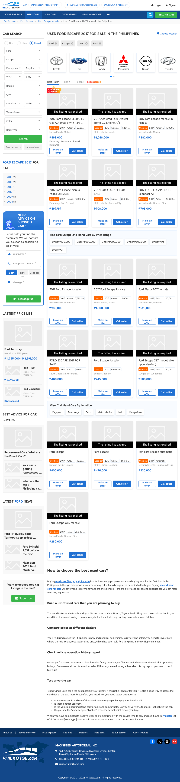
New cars (51, 14)
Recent (79, 81)
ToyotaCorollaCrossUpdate (82, 4)
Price (66, 81)
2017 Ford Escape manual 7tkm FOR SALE (65, 192)
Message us (25, 299)
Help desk (99, 732)
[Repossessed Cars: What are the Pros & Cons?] (23, 438)
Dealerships (69, 14)
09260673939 (92, 759)
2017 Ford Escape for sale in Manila (156, 121)
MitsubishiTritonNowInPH (46, 4)
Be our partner (118, 732)
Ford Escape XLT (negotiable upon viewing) (156, 362)
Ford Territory (13, 349)
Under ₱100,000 (61, 241)
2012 (9, 186)
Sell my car (166, 14)
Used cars (33, 14)
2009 (10, 196)
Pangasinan (135, 412)
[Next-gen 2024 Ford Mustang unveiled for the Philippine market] (12, 565)
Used (37, 43)
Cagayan (57, 412)
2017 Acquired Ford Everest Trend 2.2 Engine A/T (111, 121)
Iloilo (120, 412)
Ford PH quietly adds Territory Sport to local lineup (18, 536)
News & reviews (91, 14)
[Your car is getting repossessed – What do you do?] (12, 467)
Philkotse (167, 715)
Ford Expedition (31, 388)
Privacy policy (49, 732)
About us (7, 732)
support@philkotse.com (71, 763)
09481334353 (66, 759)
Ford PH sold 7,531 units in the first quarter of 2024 (31, 550)
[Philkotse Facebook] (152, 741)
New (24, 43)
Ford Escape (56, 452)
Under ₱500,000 (136, 241)
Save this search (13, 147)
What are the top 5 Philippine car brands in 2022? (31, 484)
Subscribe (25, 598)
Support (83, 732)
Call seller (77, 150)
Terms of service (27, 732)
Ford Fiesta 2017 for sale (153, 289)
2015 (9, 177)
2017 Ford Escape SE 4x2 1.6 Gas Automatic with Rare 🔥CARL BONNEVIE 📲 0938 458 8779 (67, 121)
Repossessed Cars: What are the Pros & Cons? (22, 454)
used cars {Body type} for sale (72, 581)
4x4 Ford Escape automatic (155, 452)
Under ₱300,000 (111, 241)
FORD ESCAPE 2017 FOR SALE (64, 362)
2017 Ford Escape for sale (65, 289)
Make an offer (58, 151)
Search (23, 139)
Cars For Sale (13, 14)
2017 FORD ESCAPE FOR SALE (109, 192)
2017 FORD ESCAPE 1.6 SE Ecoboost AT (155, 192)
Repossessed (94, 81)
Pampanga (73, 412)
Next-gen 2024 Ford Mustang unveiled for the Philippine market (31, 566)
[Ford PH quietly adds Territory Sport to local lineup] (23, 519)
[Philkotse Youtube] (174, 741)
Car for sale (9, 21)
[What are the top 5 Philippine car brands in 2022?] (12, 483)
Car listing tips (140, 732)
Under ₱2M (58, 249)
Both (12, 43)
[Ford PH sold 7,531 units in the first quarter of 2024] (12, 549)
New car (22, 273)
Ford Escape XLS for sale (64, 523)
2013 (9, 182)
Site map (67, 732)
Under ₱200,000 (86, 241)
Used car (34, 272)
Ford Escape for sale (48, 21)
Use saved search (33, 147)
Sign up (172, 5)
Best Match (53, 81)
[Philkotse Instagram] (167, 741)
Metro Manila (105, 412)
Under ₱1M (158, 241)
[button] (111, 76)
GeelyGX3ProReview (116, 4)
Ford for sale (26, 21)
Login (157, 5)
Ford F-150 (29, 367)
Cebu (88, 412)
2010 (9, 191)
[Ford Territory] (23, 333)
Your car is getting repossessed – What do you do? (32, 468)
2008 (10, 201)
